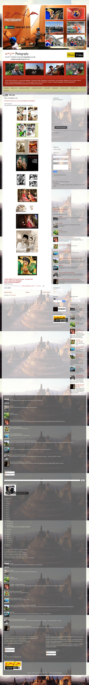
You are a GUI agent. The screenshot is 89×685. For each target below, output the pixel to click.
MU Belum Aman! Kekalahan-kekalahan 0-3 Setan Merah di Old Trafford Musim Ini (64, 641)
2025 (7, 501)
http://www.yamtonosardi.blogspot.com (12, 656)
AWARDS (6, 90)
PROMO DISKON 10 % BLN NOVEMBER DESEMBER (19, 101)
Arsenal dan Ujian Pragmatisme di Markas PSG (56, 639)
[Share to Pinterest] (10, 288)
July (8, 531)
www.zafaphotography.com (61, 209)
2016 (7, 512)
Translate (78, 149)
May (8, 534)
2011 (7, 544)
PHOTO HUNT (64, 88)
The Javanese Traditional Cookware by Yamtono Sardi (16, 557)
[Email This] (5, 288)
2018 (7, 509)
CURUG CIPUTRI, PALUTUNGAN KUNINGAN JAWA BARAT (80, 356)
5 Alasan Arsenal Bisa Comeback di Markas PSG (56, 644)
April (8, 536)
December (9, 521)
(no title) (61, 216)
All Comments (58, 292)
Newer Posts (8, 292)
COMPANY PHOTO (37, 88)
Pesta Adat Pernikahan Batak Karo (66, 237)
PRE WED (47, 88)
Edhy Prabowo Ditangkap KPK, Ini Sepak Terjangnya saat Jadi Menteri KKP (20, 638)
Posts (56, 289)
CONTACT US (74, 88)
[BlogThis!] (6, 288)
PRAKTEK (61, 265)
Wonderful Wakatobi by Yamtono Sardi (12, 552)
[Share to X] (7, 288)
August (8, 529)
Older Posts (46, 292)
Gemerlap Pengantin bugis (65, 244)
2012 (7, 520)
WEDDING (55, 88)
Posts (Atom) (13, 295)
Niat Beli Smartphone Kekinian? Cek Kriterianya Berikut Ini (17, 641)
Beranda (6, 88)
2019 (7, 507)
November (9, 523)
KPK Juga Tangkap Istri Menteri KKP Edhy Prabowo (15, 640)
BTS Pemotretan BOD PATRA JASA (66, 272)
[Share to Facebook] (9, 288)
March (8, 538)
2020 (7, 505)
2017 (7, 511)
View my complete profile (58, 211)
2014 (7, 516)
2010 (7, 546)
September (9, 525)
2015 (7, 514)
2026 (7, 500)
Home (27, 292)
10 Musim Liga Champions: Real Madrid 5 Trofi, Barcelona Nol (59, 645)
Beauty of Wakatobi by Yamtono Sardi (12, 554)
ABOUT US (14, 88)
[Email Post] (43, 285)
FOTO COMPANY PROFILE (65, 251)
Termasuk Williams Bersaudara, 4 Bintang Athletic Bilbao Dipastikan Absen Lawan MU (64, 636)
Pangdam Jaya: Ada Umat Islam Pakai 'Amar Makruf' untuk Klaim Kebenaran (21, 636)
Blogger (60, 672)
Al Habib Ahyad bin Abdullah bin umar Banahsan (69, 279)
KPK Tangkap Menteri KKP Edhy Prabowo (13, 643)
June (8, 532)
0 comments (38, 285)
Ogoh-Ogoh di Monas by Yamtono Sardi (13, 556)
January (9, 542)
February (9, 540)
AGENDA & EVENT (24, 88)
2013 (7, 518)
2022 (7, 503)
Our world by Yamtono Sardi (10, 551)
